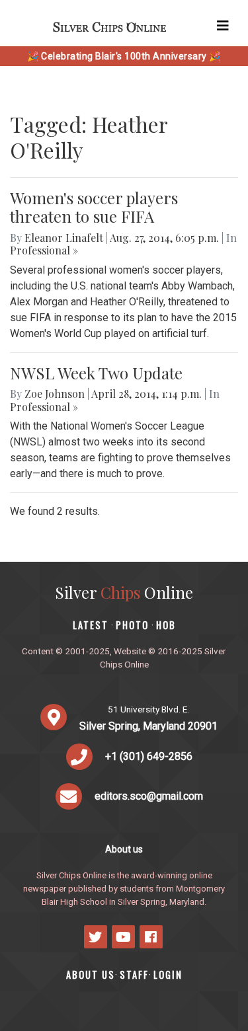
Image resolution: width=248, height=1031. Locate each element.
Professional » (44, 250)
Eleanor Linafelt (63, 238)
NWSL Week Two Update (96, 372)
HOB (166, 625)
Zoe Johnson (54, 394)
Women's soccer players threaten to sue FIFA (94, 207)
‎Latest (90, 625)
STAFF (134, 974)
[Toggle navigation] (222, 26)
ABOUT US (90, 974)
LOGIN (168, 974)
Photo (132, 625)
